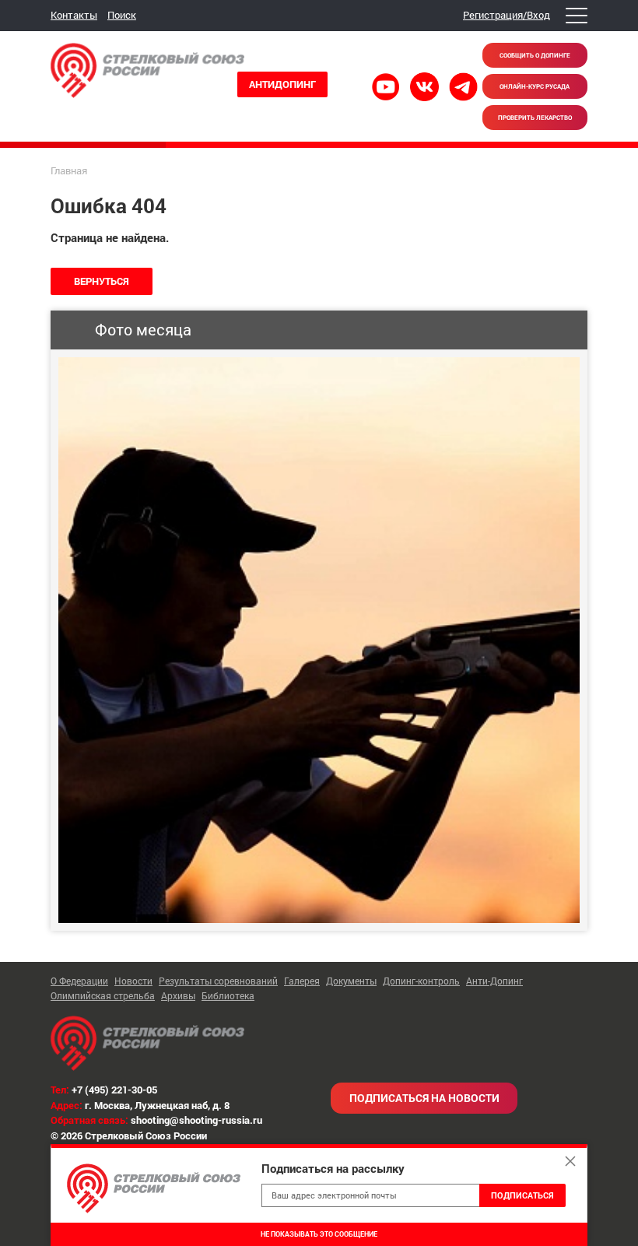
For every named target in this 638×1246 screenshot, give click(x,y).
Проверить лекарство (535, 117)
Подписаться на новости (424, 1097)
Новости (133, 980)
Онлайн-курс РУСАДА (535, 86)
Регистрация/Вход (506, 15)
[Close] (570, 1161)
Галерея (302, 980)
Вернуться (101, 281)
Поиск (121, 15)
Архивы (178, 995)
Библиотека (228, 995)
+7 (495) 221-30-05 (114, 1090)
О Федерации (79, 980)
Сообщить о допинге (535, 55)
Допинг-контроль (421, 980)
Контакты (74, 15)
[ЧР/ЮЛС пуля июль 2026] (319, 640)
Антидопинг (282, 84)
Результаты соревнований (218, 980)
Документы (351, 980)
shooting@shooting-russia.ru (196, 1120)
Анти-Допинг (494, 980)
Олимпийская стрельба (103, 995)
